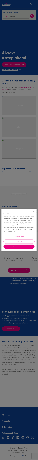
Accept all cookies (19, 246)
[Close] (34, 211)
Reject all (19, 241)
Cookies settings (19, 236)
